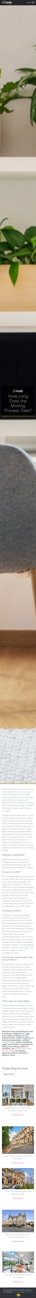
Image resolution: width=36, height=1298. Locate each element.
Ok (18, 1295)
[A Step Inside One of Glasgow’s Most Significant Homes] (18, 1178)
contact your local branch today (16, 1050)
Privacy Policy (17, 1292)
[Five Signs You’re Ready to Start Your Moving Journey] (18, 1262)
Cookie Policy (28, 1292)
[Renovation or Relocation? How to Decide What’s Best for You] (18, 1221)
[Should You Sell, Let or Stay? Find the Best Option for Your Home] (18, 1095)
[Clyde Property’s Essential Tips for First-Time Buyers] (18, 1140)
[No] (33, 1293)
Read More (18, 1115)
